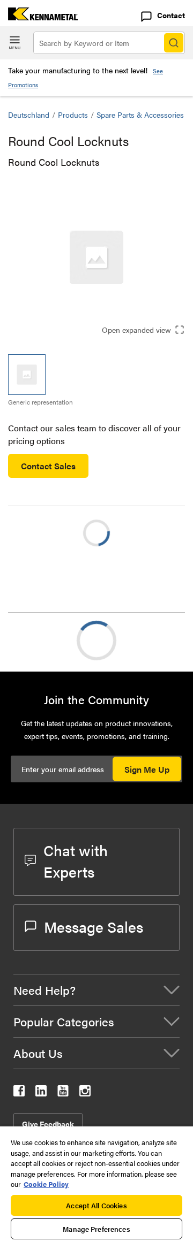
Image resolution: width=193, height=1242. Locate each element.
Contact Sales (48, 466)
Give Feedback (48, 1123)
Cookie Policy (46, 1184)
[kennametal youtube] (63, 1093)
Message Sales (93, 926)
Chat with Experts (75, 860)
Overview (47, 640)
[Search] (173, 42)
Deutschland (28, 114)
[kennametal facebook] (19, 1093)
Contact (171, 15)
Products (73, 114)
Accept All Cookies (96, 1205)
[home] (39, 17)
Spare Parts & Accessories (140, 114)
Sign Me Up (146, 769)
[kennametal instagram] (85, 1093)
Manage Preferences (96, 1229)
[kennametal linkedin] (41, 1093)
